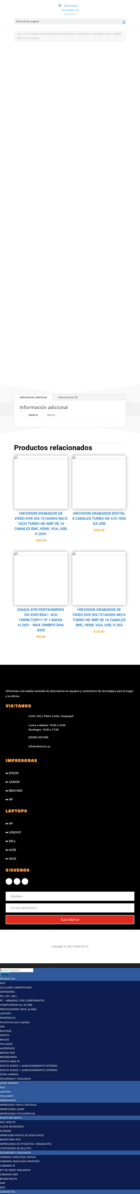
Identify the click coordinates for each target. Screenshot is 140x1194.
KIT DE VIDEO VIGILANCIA (15, 1170)
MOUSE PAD (7, 1052)
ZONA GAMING (9, 1074)
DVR (27, 34)
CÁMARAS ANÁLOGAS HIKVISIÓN (20, 1161)
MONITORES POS (10, 1139)
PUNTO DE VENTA (11, 1117)
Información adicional (33, 397)
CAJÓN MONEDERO (12, 1126)
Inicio (20, 34)
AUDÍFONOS (7, 1048)
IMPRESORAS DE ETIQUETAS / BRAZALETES (26, 1144)
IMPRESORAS (8, 1100)
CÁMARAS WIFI (9, 1174)
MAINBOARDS (8, 1057)
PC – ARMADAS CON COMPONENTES (22, 1000)
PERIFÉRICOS (7, 1018)
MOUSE (4, 1039)
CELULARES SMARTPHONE (16, 987)
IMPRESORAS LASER (12, 1109)
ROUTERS (5, 1031)
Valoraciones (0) (68, 397)
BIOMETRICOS (8, 1178)
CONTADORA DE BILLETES (15, 1148)
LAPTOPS (5, 1013)
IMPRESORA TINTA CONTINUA (18, 1104)
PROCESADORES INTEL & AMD (18, 1009)
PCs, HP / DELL (8, 996)
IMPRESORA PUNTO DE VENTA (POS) (22, 1135)
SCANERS (5, 1131)
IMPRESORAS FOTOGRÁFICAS (17, 1113)
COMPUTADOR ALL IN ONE (16, 1005)
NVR (2, 1183)
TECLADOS (6, 1044)
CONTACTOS (7, 1191)
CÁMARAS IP (7, 1165)
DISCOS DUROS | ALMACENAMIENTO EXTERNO (28, 1070)
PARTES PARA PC (10, 1061)
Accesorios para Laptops (15, 1022)
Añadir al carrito (52, 354)
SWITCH (4, 1035)
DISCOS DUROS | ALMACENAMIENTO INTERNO (28, 1065)
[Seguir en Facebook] (9, 881)
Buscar (5, 974)
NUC (2, 983)
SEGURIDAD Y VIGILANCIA (15, 1078)
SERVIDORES (7, 991)
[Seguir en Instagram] (17, 881)
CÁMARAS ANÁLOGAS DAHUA (18, 1157)
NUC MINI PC (8, 1122)
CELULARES (7, 1096)
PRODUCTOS (7, 978)
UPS (2, 1026)
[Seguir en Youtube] (25, 881)
